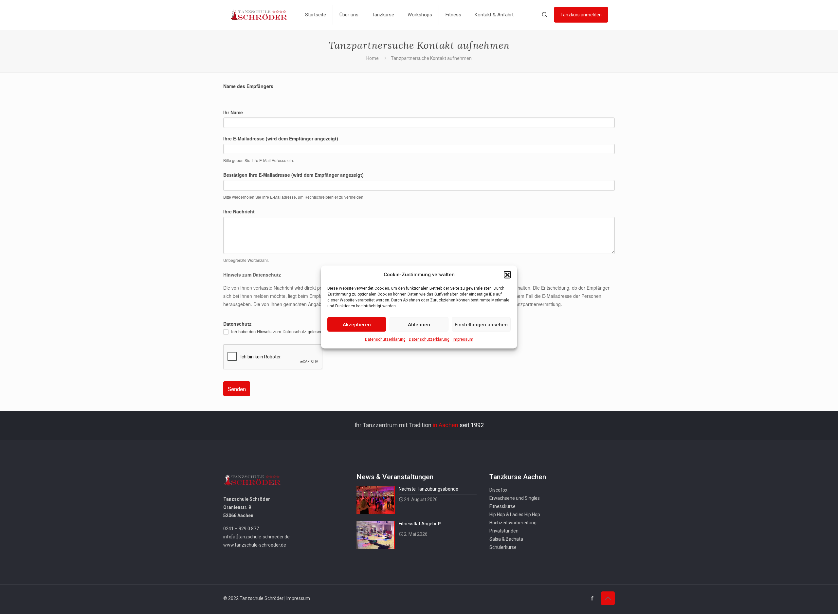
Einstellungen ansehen (481, 324)
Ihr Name (233, 112)
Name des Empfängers (248, 86)
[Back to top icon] (608, 598)
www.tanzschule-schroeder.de (254, 545)
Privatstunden (504, 530)
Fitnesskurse (502, 506)
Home (372, 58)
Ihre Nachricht (239, 211)
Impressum (463, 339)
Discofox (498, 490)
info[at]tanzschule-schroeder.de (256, 536)
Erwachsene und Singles (514, 498)
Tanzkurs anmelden (581, 14)
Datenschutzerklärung (385, 339)
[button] (507, 274)
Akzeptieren (357, 324)
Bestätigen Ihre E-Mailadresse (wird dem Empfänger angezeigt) (293, 175)
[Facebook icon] (592, 598)
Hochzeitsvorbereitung (513, 522)
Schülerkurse (503, 547)
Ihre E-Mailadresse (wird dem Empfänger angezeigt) (280, 138)
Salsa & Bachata (506, 539)
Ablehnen (419, 324)
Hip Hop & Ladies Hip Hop (514, 514)
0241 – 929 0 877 (241, 528)
